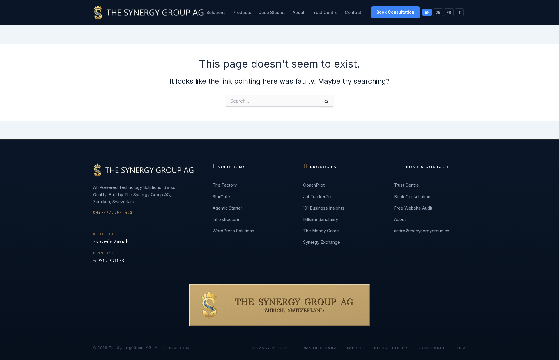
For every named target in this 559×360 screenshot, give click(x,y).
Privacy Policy (270, 348)
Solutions (216, 12)
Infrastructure (226, 219)
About (299, 12)
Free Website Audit (413, 208)
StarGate (221, 196)
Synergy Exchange (321, 242)
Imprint (356, 348)
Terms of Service (317, 348)
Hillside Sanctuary (320, 219)
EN (427, 12)
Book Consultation (395, 12)
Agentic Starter (227, 208)
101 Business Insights (323, 208)
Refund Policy (391, 348)
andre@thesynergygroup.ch (421, 230)
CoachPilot (314, 185)
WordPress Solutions (233, 230)
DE (438, 12)
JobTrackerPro (317, 196)
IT (459, 12)
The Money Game (321, 230)
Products (242, 12)
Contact (353, 12)
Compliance (431, 348)
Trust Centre (325, 12)
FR (449, 12)
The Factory (225, 185)
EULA (460, 348)
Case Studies (272, 12)
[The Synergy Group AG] (148, 12)
